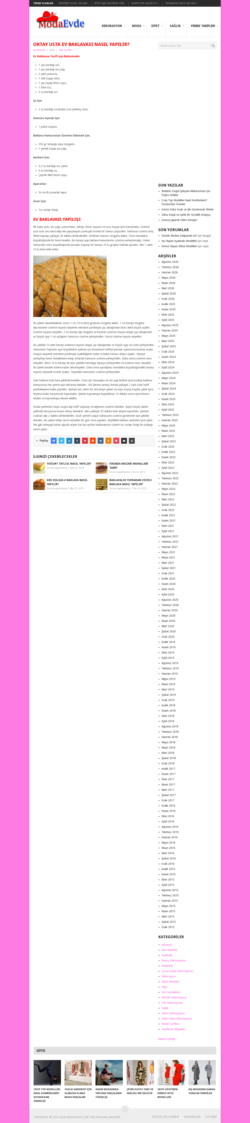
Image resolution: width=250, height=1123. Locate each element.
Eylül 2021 (168, 531)
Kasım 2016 (169, 810)
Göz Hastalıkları (171, 992)
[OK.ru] (108, 441)
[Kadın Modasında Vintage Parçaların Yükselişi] (109, 1072)
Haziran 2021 (170, 546)
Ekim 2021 (168, 525)
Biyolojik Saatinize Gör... (110, 3)
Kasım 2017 (169, 774)
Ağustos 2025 (170, 325)
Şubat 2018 (169, 758)
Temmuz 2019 (170, 668)
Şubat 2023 (169, 441)
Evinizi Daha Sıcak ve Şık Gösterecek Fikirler (188, 209)
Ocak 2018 (168, 763)
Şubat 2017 (169, 795)
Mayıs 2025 (168, 335)
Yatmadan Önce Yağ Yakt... (181, 3)
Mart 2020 (168, 626)
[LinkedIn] (69, 441)
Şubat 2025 (169, 346)
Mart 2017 (168, 789)
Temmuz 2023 (170, 415)
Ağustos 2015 (170, 890)
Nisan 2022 (168, 494)
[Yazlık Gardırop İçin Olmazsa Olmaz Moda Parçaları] (78, 1072)
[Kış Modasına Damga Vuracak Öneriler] (202, 1072)
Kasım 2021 (169, 520)
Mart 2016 (168, 853)
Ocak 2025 (168, 351)
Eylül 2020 (168, 594)
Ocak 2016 (168, 863)
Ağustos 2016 (170, 826)
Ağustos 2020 (170, 599)
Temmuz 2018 (170, 731)
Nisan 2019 (168, 684)
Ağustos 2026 (170, 261)
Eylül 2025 (168, 319)
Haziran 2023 (170, 420)
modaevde (39, 49)
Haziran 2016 (170, 837)
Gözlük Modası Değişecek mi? (179, 235)
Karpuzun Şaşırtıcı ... (145, 3)
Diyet (155, 26)
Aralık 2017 (168, 768)
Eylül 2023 (168, 409)
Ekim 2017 (168, 779)
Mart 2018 (168, 752)
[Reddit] (93, 441)
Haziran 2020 (170, 610)
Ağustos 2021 (170, 536)
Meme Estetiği (166, 1038)
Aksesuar (167, 944)
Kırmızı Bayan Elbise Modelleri (179, 246)
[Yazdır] (132, 441)
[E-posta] (124, 441)
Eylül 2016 (168, 821)
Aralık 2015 (168, 869)
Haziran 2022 (170, 483)
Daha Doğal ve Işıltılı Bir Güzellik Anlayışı (186, 214)
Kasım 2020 (169, 583)
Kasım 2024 (169, 356)
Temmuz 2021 (170, 541)
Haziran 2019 (170, 673)
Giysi (164, 986)
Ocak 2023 (168, 446)
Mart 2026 (168, 288)
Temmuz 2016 (170, 832)
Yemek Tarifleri (203, 26)
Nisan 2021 (168, 557)
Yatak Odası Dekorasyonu (177, 1018)
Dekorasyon (112, 26)
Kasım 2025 (169, 309)
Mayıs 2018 (168, 742)
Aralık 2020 (168, 578)
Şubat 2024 (169, 388)
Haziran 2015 (170, 900)
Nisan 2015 (168, 911)
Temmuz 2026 (170, 267)
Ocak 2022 (168, 510)
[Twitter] (61, 441)
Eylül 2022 (168, 467)
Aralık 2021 (168, 515)
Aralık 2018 (168, 705)
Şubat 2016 (169, 858)
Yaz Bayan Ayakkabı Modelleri (179, 240)
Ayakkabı (167, 955)
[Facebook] (54, 441)
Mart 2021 (168, 562)
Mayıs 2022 (168, 488)
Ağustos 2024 (170, 372)
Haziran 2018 (170, 737)
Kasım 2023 (169, 399)
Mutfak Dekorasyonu (174, 997)
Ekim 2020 (168, 589)
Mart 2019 (168, 689)
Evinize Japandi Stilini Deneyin (179, 220)
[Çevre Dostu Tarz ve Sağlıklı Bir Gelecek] (140, 1072)
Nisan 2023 (168, 430)
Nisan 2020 (168, 620)
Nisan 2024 (168, 383)
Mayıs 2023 (168, 425)
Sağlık (175, 26)
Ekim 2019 (168, 652)
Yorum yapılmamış (57, 468)
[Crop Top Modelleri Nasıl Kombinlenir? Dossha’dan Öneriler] (47, 1072)
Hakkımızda (192, 1116)
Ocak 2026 (168, 298)
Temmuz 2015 (170, 895)
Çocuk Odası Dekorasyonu (177, 971)
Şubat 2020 (169, 631)
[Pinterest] (85, 441)
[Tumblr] (77, 441)
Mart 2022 (168, 499)
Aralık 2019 (168, 642)
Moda (136, 26)
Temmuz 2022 (170, 478)
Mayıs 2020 (168, 615)
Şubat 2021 (169, 568)
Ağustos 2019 (170, 663)
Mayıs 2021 (168, 552)
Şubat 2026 (169, 293)
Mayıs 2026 (168, 277)
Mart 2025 (168, 341)
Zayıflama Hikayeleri (173, 1029)
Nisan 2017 (168, 784)
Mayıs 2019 (168, 678)
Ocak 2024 (168, 393)
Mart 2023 (168, 436)
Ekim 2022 (168, 462)
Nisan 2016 (168, 847)
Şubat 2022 (169, 504)
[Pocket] (116, 441)
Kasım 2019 (169, 647)
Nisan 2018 (168, 747)
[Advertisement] (187, 117)
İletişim (211, 1116)
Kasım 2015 (169, 874)
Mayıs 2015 (168, 906)
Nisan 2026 (168, 283)
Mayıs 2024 (168, 378)
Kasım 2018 (169, 710)
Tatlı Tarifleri (65, 49)
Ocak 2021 (168, 573)
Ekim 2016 (168, 816)
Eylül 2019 (168, 657)
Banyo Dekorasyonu (174, 960)
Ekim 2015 (168, 879)
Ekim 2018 (168, 715)
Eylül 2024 (168, 367)
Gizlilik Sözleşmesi (165, 1116)
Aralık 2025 (168, 304)
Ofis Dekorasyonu (172, 1002)
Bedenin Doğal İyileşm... (74, 3)
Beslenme (167, 965)
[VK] (100, 441)
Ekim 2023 (168, 404)
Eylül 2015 (168, 884)
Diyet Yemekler (170, 981)
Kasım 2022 (169, 457)
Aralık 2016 (168, 805)
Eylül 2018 (168, 721)
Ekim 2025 (168, 314)
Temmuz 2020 (170, 605)
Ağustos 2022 (170, 473)
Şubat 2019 (169, 694)
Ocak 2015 (168, 927)
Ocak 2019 (168, 700)
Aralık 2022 (168, 451)
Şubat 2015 (169, 921)
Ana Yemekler (169, 950)
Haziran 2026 (170, 272)
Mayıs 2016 (168, 842)
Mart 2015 (168, 916)
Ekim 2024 (168, 362)
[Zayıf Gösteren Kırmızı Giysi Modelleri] (171, 1072)
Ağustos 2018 (170, 726)
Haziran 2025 (170, 330)
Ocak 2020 (168, 636)
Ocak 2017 (168, 800)
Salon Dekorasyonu (173, 1013)
